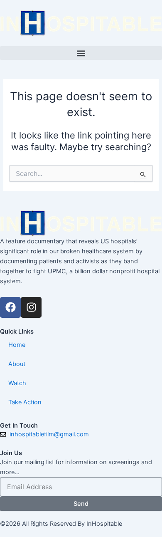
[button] (81, 53)
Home (16, 345)
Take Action (25, 402)
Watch (17, 383)
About (16, 364)
